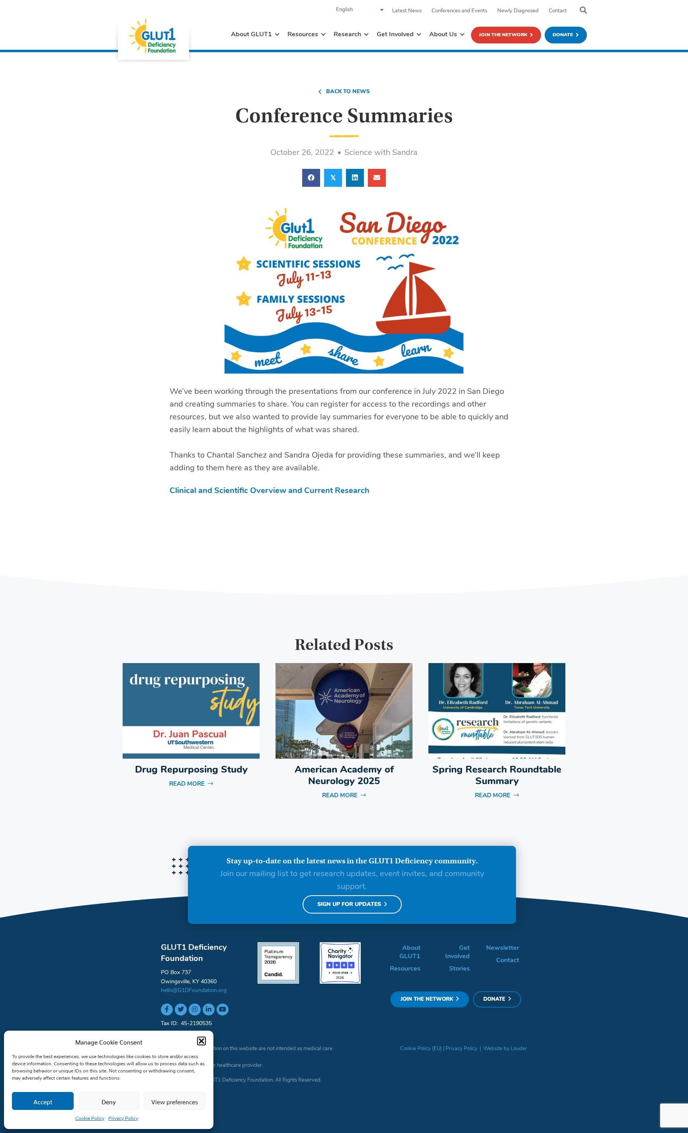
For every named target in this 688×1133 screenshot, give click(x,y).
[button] (201, 1041)
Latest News (407, 11)
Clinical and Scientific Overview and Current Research (269, 491)
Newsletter (502, 948)
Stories (459, 969)
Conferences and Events (459, 11)
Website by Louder (505, 1048)
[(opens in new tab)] (278, 963)
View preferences (174, 1100)
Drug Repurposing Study (191, 770)
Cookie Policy (89, 1118)
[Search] (583, 10)
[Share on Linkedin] (355, 178)
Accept (43, 1100)
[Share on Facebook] (311, 178)
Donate (563, 35)
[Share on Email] (377, 178)
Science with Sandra (381, 153)
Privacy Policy (123, 1118)
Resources (405, 969)
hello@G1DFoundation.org (194, 991)
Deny (109, 1100)
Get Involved (457, 952)
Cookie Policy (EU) (421, 1048)
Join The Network (503, 35)
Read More (191, 784)
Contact (558, 11)
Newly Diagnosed (518, 11)
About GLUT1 (409, 952)
